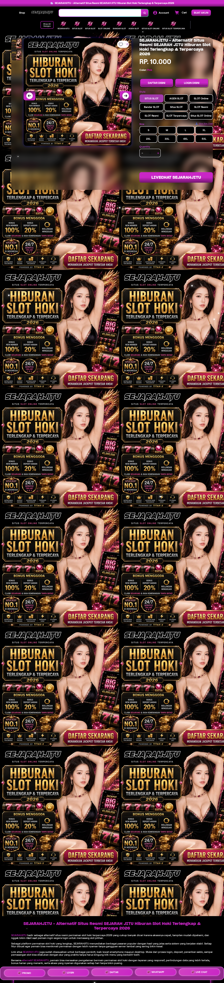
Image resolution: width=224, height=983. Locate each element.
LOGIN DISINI (191, 82)
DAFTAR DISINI (156, 82)
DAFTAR (114, 972)
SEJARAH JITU (31, 952)
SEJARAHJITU (19, 935)
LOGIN (70, 972)
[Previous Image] (29, 95)
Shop (22, 12)
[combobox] (100, 13)
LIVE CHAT (201, 972)
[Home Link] (42, 13)
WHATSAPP (158, 972)
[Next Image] (126, 95)
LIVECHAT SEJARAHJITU (176, 177)
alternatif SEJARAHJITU (35, 960)
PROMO (26, 973)
